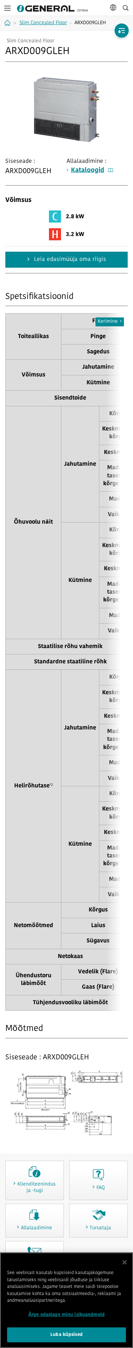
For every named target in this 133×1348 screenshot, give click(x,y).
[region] (66, 1300)
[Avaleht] (8, 23)
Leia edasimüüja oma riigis (69, 259)
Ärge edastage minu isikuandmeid (66, 1314)
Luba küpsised (66, 1334)
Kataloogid (87, 170)
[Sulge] (124, 1262)
